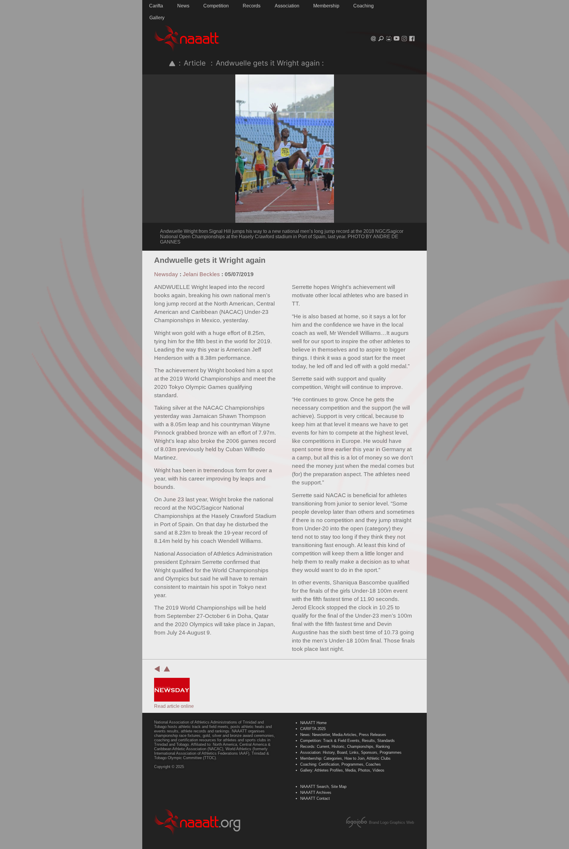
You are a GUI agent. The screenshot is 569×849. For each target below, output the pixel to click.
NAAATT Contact (315, 798)
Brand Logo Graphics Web (391, 822)
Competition (216, 5)
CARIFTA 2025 (313, 728)
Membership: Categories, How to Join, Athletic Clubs (345, 758)
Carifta (156, 5)
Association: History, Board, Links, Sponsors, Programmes (351, 752)
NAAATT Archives (315, 792)
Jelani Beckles (201, 274)
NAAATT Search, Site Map (323, 786)
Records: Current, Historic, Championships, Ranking (345, 746)
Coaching (363, 5)
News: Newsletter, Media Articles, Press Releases (343, 734)
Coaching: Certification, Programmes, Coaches (340, 764)
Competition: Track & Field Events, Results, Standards (347, 740)
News (183, 5)
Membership (326, 5)
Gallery (156, 17)
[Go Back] (157, 669)
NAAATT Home (313, 723)
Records (251, 5)
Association (287, 5)
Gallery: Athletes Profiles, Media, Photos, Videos (342, 770)
